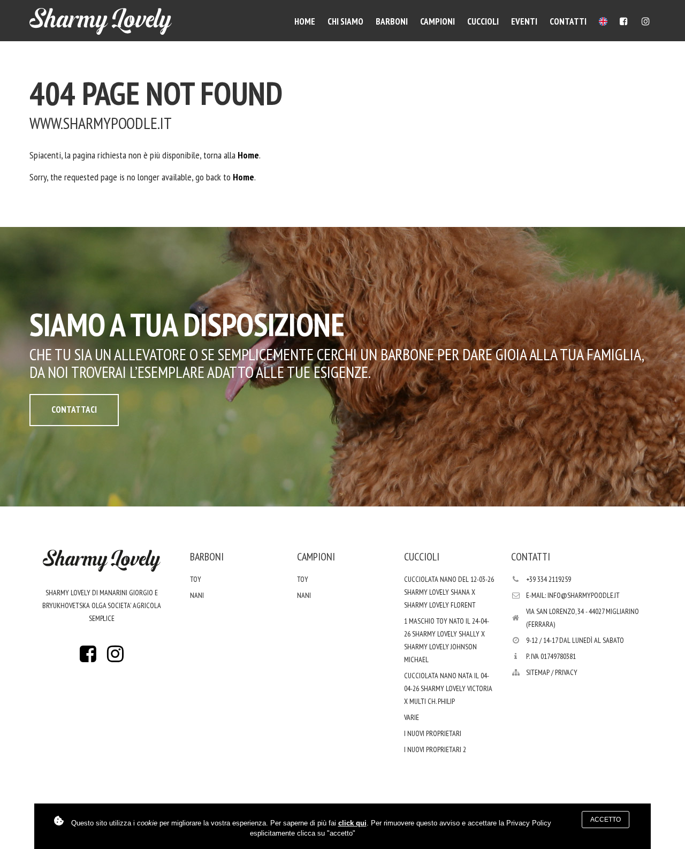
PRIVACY (566, 672)
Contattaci (74, 409)
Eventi (524, 21)
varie (411, 717)
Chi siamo (345, 21)
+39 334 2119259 (548, 579)
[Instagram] (646, 21)
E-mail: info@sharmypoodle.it (573, 595)
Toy (195, 579)
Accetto (605, 819)
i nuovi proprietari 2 (435, 749)
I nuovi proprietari (432, 733)
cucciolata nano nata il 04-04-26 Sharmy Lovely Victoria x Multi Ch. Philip (448, 688)
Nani (197, 595)
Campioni (437, 21)
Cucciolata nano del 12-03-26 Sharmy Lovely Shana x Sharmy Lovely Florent (449, 592)
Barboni (392, 21)
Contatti (568, 21)
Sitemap (538, 672)
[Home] (100, 21)
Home (304, 21)
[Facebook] (624, 21)
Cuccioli (483, 21)
